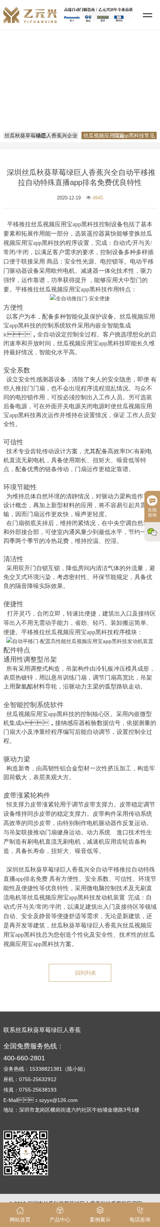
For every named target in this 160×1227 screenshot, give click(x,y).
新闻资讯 (110, 91)
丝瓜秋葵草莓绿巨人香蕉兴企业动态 (40, 135)
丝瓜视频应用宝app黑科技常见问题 (83, 101)
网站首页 (81, 91)
